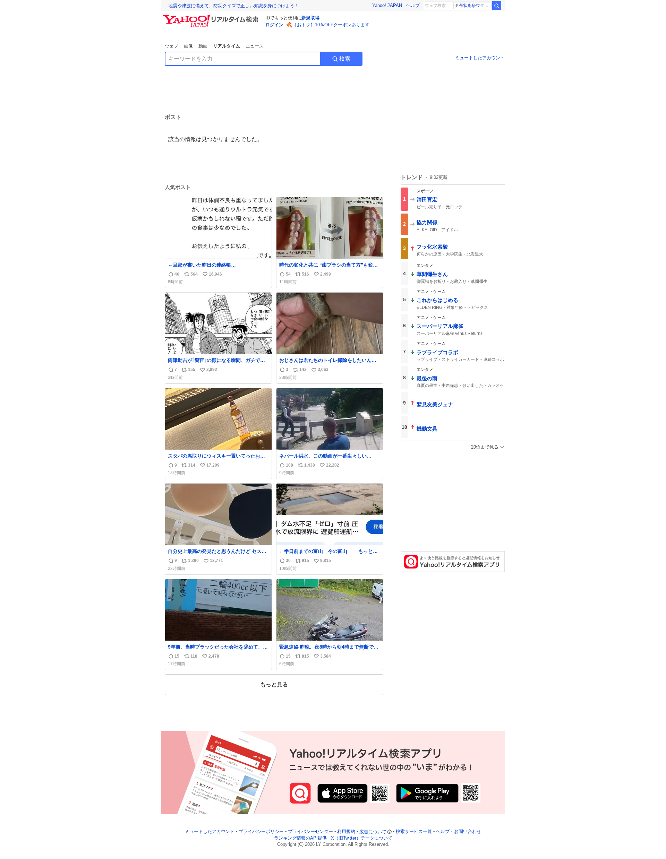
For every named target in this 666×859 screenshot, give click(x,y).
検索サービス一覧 (414, 831)
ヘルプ (413, 5)
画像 (188, 46)
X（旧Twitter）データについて (361, 838)
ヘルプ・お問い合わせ (458, 831)
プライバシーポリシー (261, 831)
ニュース (255, 46)
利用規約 (346, 831)
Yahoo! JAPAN (387, 5)
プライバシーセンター (310, 831)
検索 (344, 59)
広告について (372, 831)
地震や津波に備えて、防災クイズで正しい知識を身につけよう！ (233, 5)
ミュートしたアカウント (480, 57)
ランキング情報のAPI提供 (300, 838)
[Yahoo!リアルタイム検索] (211, 17)
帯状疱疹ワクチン (475, 5)
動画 (202, 46)
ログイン (274, 24)
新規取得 (310, 17)
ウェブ (171, 46)
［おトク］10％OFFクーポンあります (330, 24)
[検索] (496, 5)
